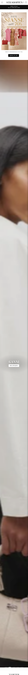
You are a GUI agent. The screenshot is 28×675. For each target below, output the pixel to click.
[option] (14, 7)
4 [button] (17, 667)
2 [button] (10, 667)
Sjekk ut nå (14, 55)
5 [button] (21, 667)
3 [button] (14, 667)
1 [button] (6, 667)
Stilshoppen (14, 2)
